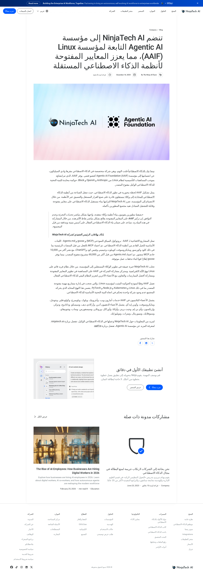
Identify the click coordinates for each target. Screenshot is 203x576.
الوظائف (30, 534)
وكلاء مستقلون (122, 196)
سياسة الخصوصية (26, 549)
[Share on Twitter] (152, 343)
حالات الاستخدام (106, 529)
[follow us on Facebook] (11, 567)
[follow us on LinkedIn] (26, 567)
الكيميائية (83, 529)
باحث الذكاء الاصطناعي (157, 532)
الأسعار (190, 544)
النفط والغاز (82, 519)
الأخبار (30, 529)
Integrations (187, 534)
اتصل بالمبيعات (25, 11)
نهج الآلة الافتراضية (138, 271)
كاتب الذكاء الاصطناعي (157, 527)
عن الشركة (28, 524)
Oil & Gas (83, 524)
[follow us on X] (31, 567)
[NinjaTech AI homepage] (182, 567)
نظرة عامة (188, 519)
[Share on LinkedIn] (146, 343)
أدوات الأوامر (161, 547)
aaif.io (97, 325)
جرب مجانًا (9, 11)
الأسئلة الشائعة (54, 524)
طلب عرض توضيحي (105, 534)
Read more (33, 3)
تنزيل (191, 549)
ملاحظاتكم (29, 544)
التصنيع (84, 534)
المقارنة (57, 534)
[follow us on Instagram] (21, 567)
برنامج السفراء (27, 539)
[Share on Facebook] (140, 343)
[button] (173, 11)
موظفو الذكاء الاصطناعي (183, 524)
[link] (190, 11)
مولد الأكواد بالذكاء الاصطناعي (159, 520)
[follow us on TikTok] (16, 567)
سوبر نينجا (189, 529)
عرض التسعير (135, 387)
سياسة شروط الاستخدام (23, 559)
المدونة (30, 519)
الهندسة (110, 524)
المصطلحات (55, 529)
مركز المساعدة (54, 519)
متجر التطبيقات (187, 539)
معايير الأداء (135, 519)
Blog (161, 30)
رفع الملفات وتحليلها (158, 542)
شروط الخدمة (27, 554)
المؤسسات (108, 519)
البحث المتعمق (160, 537)
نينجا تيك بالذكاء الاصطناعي (142, 171)
